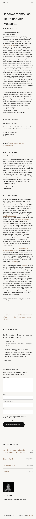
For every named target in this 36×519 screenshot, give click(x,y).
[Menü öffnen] (32, 3)
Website (5, 409)
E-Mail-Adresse (7, 401)
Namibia (6, 472)
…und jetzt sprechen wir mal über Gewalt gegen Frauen (23, 316)
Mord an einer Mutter (9, 45)
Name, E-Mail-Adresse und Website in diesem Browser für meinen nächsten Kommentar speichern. (16, 418)
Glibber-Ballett (8, 459)
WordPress (30, 515)
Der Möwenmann (9, 465)
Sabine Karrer (7, 3)
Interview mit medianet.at (23, 219)
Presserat (25, 265)
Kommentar (6, 377)
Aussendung (14, 261)
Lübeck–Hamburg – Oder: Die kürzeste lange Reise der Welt (14, 451)
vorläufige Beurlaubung (9, 216)
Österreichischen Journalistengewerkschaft (15, 250)
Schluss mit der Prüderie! (6, 317)
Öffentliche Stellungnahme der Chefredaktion (13, 144)
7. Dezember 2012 (9, 341)
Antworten (8, 360)
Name (5, 394)
